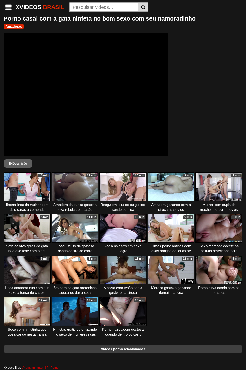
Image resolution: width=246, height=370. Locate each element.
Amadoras (14, 26)
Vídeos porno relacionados (123, 349)
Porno (55, 367)
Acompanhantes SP (35, 367)
